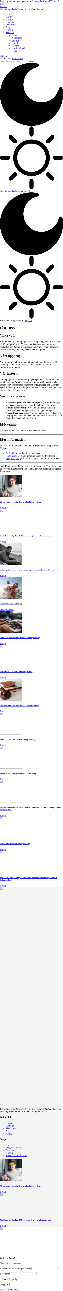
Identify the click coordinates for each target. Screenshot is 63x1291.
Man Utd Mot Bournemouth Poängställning (18, 773)
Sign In (28, 320)
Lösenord (4, 1273)
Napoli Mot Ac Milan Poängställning (15, 844)
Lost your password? (9, 1289)
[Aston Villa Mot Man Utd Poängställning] (11, 666)
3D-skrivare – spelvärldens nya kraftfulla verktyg (20, 502)
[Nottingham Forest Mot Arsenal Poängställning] (11, 700)
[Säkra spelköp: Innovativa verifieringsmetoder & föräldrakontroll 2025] (11, 564)
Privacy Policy (39, 1)
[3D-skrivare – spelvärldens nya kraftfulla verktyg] (11, 496)
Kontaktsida (11, 456)
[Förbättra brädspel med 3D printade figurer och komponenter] (11, 530)
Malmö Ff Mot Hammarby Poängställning (17, 739)
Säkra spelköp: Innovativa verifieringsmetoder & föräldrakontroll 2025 (30, 570)
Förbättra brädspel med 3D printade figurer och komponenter (25, 536)
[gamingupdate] (23, 9)
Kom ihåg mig (10, 1279)
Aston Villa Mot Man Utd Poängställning (17, 672)
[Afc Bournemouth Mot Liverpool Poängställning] (11, 632)
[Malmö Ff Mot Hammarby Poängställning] (11, 733)
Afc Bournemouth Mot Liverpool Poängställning (20, 638)
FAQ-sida (10, 453)
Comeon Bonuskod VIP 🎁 (11, 604)
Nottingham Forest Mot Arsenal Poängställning (19, 705)
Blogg (3, 507)
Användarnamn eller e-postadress (15, 1268)
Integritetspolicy (13, 458)
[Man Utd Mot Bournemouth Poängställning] (11, 768)
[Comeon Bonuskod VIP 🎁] (11, 598)
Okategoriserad (7, 609)
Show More (17, 58)
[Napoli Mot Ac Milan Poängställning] (11, 838)
